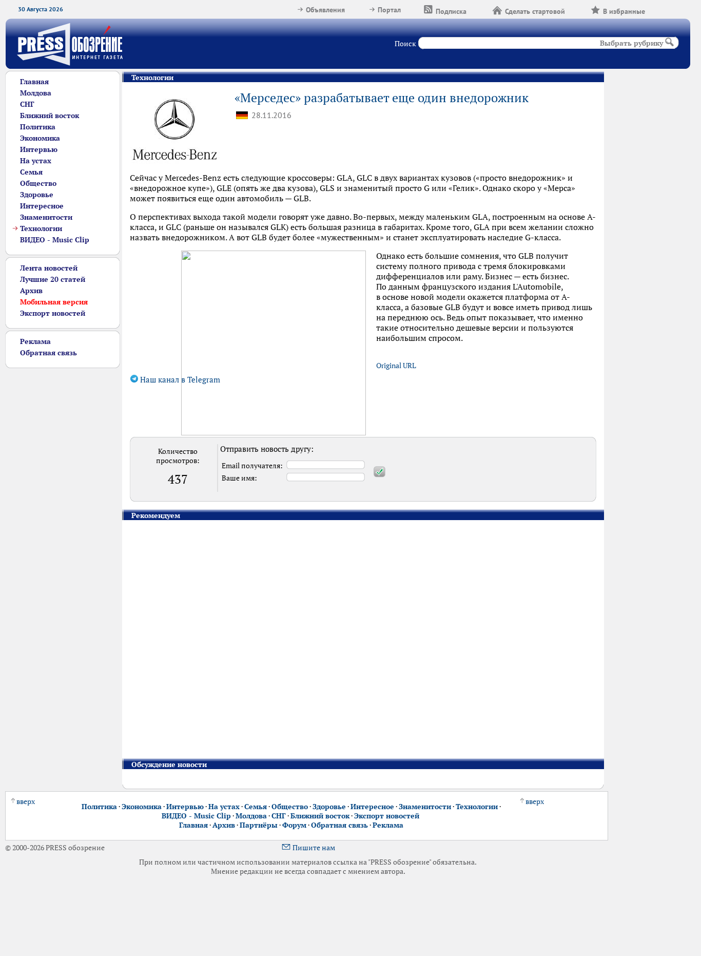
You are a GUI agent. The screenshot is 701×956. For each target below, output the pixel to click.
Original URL (396, 365)
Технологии (41, 228)
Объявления (325, 9)
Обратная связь (48, 352)
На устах (35, 160)
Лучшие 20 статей (52, 279)
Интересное (42, 206)
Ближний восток (49, 115)
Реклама (35, 341)
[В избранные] (658, 9)
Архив (31, 290)
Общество (38, 183)
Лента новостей (48, 268)
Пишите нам (314, 847)
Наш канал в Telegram (179, 380)
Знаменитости (46, 217)
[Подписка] (479, 9)
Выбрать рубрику (631, 43)
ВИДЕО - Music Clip (54, 239)
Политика (37, 126)
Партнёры (259, 825)
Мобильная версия (54, 302)
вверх (25, 801)
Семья (31, 172)
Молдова (35, 93)
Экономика (40, 138)
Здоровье (36, 194)
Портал (389, 9)
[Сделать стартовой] (578, 9)
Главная (34, 81)
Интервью (38, 149)
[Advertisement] (62, 522)
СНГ (27, 104)
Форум (294, 825)
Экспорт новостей (52, 313)
